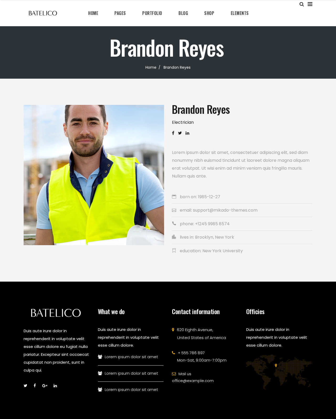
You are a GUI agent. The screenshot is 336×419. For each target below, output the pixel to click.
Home (150, 67)
